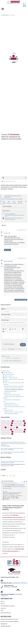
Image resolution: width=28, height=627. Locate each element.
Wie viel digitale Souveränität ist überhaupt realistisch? (13, 452)
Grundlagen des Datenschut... (6, 420)
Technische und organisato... (6, 431)
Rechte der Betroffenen (18, 420)
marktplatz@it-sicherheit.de (19, 583)
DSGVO (2, 427)
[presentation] (3, 329)
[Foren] (2, 181)
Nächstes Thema (17, 360)
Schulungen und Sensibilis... (6, 433)
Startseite (5, 15)
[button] (3, 329)
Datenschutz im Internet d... (18, 423)
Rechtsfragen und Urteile (5, 429)
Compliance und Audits (12, 427)
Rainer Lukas (14, 198)
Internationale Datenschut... (6, 423)
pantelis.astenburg (19, 484)
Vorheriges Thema (7, 360)
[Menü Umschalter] (2, 9)
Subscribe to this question (9, 344)
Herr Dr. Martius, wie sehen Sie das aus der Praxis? (12, 448)
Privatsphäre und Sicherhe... (18, 425)
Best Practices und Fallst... (5, 425)
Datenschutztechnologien (19, 431)
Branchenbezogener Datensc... (18, 429)
